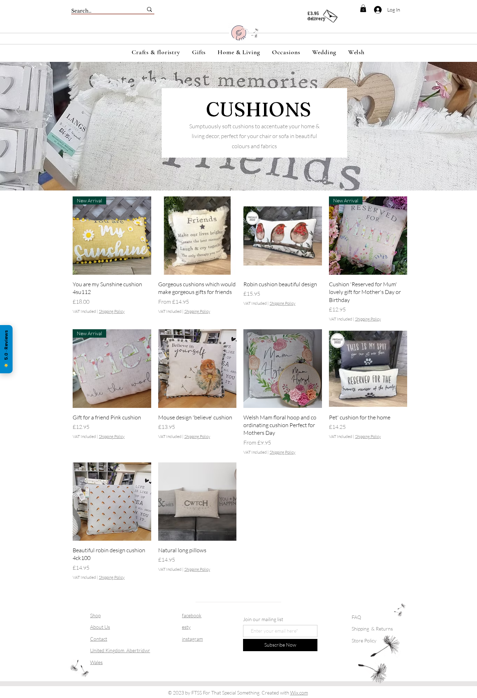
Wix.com (299, 693)
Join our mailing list (263, 619)
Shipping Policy (112, 311)
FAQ (356, 617)
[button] (363, 8)
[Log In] (374, 10)
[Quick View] (197, 235)
